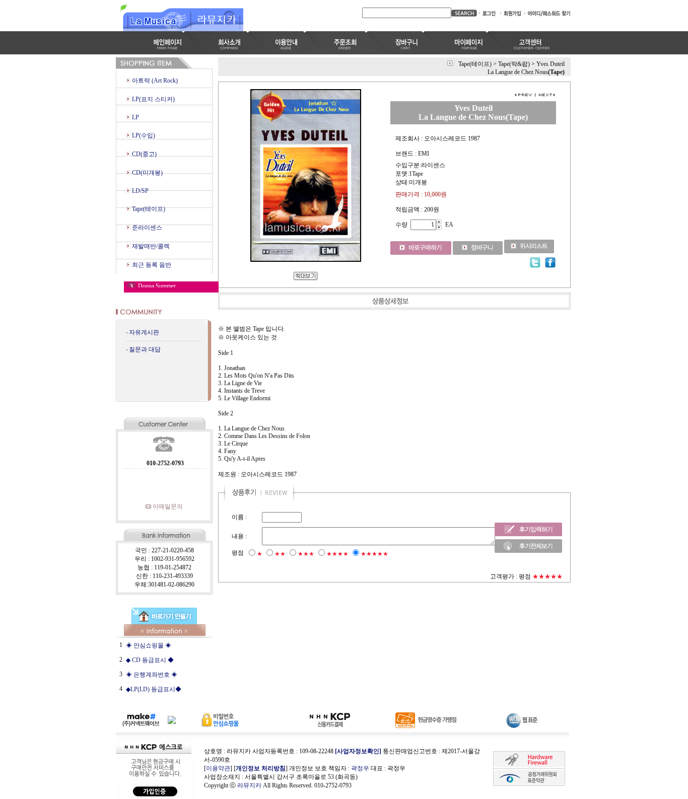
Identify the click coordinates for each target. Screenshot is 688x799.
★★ (280, 553)
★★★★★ (374, 553)
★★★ (306, 553)
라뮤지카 (249, 785)
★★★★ (337, 553)
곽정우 (360, 768)
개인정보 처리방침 (261, 768)
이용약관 (218, 768)
